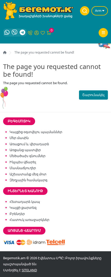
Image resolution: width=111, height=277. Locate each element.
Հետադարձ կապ (25, 201)
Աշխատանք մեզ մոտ (28, 174)
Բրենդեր (17, 213)
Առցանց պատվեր (25, 150)
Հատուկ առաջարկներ (29, 219)
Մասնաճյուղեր (23, 168)
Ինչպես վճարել (23, 162)
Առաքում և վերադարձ (29, 144)
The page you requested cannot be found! (44, 52)
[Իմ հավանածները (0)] (42, 32)
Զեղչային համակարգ (28, 180)
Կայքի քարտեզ (23, 207)
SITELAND (29, 270)
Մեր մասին (19, 137)
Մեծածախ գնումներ (27, 155)
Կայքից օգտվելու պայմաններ (36, 131)
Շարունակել (93, 94)
